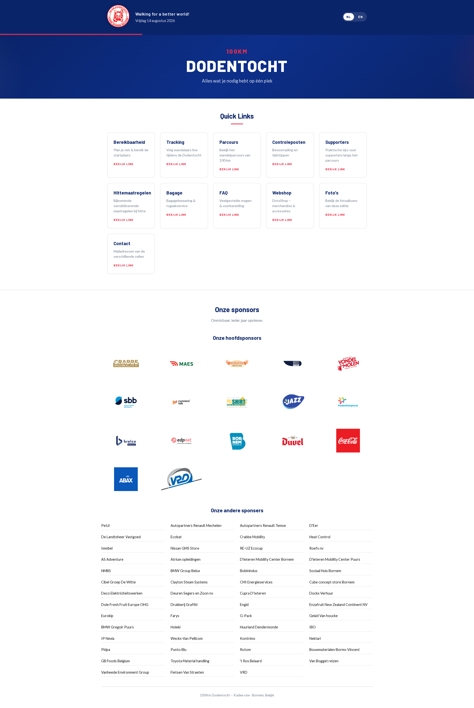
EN (360, 17)
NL (348, 17)
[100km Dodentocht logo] (118, 17)
